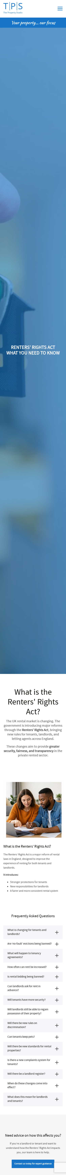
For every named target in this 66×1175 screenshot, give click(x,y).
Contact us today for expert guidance (33, 1164)
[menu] (60, 8)
